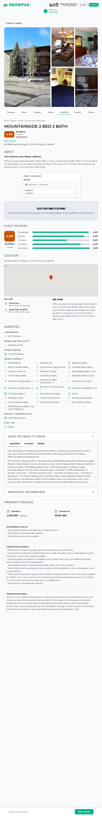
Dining (41, 443)
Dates (27, 180)
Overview (11, 112)
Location (77, 112)
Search (13, 121)
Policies (91, 112)
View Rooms (84, 812)
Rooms (51, 112)
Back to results (14, 23)
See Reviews (21, 137)
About (24, 112)
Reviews (37, 112)
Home (6, 121)
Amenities (64, 112)
